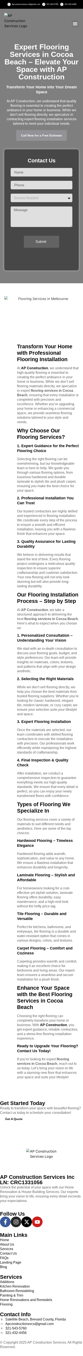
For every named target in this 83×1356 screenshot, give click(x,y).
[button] (75, 23)
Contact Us (27, 1051)
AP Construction (34, 368)
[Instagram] (16, 1222)
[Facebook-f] (5, 1222)
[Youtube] (37, 1222)
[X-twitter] (26, 1222)
